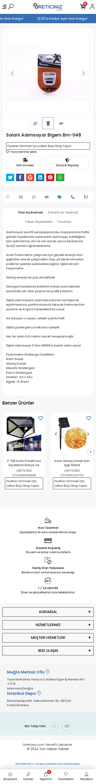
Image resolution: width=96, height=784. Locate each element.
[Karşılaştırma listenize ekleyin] (48, 197)
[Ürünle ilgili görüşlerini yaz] (35, 197)
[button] (12, 73)
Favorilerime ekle (23, 152)
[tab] (30, 212)
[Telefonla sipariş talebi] (74, 197)
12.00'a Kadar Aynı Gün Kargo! (63, 18)
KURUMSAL (48, 611)
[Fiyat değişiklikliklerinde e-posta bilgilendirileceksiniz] (60, 197)
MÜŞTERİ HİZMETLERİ (48, 637)
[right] (91, 452)
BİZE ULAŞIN (48, 650)
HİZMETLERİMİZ (48, 624)
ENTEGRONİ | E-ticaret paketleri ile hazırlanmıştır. (48, 764)
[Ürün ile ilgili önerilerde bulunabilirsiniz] (87, 197)
